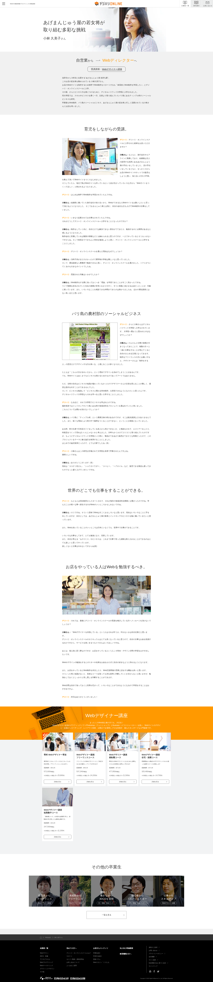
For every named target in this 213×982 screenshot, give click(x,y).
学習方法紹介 (97, 956)
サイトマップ (153, 966)
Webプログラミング (46, 962)
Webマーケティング (46, 965)
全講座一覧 (44, 948)
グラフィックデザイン (47, 968)
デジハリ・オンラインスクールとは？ (79, 953)
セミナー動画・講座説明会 (75, 959)
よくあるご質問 (72, 965)
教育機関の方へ (125, 954)
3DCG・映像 (44, 956)
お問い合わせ (153, 950)
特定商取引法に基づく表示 (157, 963)
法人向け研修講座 (126, 948)
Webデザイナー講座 (112, 69)
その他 (42, 972)
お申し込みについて (73, 962)
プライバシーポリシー (156, 953)
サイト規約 (152, 960)
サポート (69, 956)
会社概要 (152, 957)
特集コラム (96, 959)
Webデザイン (44, 953)
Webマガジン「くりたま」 (101, 962)
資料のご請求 (153, 947)
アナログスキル (45, 959)
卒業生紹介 (48, 937)
